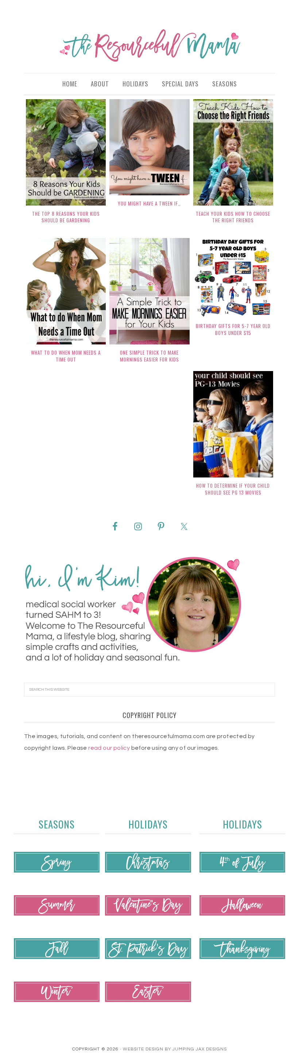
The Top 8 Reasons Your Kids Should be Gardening (66, 217)
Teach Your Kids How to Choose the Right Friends (233, 217)
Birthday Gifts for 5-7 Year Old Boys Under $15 (233, 329)
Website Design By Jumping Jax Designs (175, 1049)
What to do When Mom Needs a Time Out (66, 356)
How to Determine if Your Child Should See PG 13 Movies (233, 489)
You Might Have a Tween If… (149, 203)
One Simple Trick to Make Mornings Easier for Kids (149, 356)
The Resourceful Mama (149, 45)
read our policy (109, 748)
